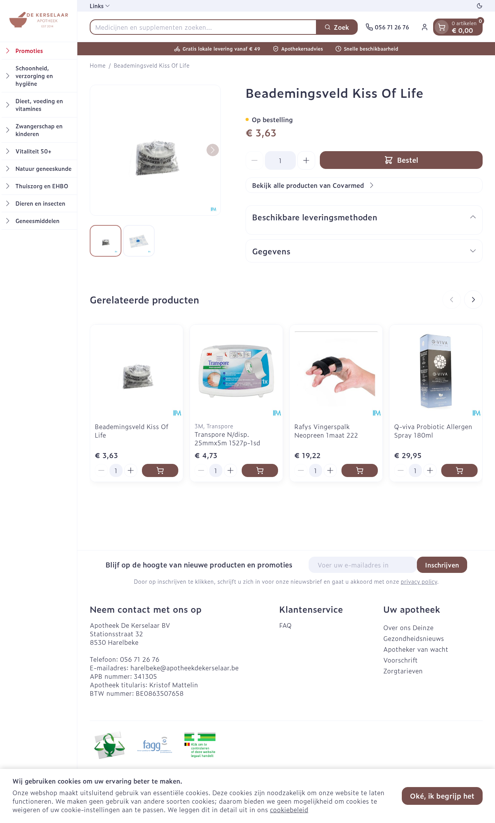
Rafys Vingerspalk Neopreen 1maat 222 (326, 431)
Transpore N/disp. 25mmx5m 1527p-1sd (227, 438)
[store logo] (38, 21)
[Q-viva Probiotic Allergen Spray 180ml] (435, 371)
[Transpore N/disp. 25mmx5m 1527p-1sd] (236, 371)
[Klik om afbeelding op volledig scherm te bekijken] (155, 150)
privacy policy (419, 581)
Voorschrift (400, 660)
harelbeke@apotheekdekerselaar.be (184, 667)
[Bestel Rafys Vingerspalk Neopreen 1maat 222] (359, 470)
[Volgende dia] (473, 299)
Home (98, 65)
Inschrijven (442, 564)
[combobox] (203, 27)
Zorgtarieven (403, 670)
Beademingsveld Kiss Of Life (131, 431)
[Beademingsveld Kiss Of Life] (136, 371)
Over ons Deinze (408, 627)
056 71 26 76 (139, 659)
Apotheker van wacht (415, 649)
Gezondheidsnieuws (413, 638)
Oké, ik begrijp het (442, 796)
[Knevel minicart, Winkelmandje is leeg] (442, 27)
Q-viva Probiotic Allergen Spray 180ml (433, 431)
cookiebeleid (289, 809)
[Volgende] (213, 150)
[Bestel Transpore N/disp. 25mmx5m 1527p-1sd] (260, 470)
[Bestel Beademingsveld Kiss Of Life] (160, 470)
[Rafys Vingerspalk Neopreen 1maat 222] (336, 371)
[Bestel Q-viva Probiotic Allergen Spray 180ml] (459, 470)
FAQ (285, 625)
